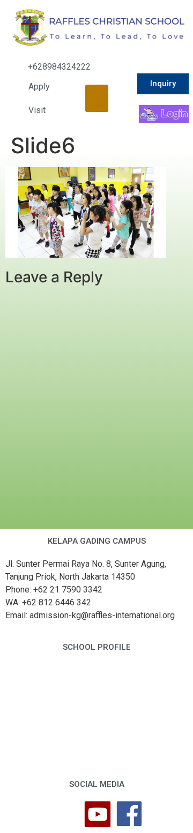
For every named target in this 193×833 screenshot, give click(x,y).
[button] (96, 98)
